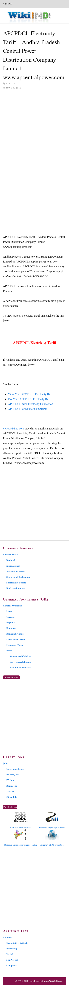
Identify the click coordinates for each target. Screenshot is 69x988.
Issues (9, 650)
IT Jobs (10, 780)
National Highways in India (52, 827)
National (10, 560)
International (13, 565)
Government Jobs (15, 768)
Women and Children (20, 656)
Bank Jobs (11, 785)
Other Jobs (11, 797)
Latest (9, 611)
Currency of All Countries (52, 844)
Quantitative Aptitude (17, 942)
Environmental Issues (20, 661)
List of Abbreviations (20, 827)
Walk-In (10, 791)
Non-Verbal (12, 959)
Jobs (5, 763)
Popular (10, 622)
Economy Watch (14, 644)
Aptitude (7, 937)
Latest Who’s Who (15, 639)
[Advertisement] (34, 129)
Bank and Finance (15, 633)
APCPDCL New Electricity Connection (30, 404)
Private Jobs (12, 774)
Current (10, 616)
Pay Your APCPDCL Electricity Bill (28, 399)
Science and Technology (18, 577)
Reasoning (11, 948)
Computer (11, 965)
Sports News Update (16, 582)
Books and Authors (15, 588)
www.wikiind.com (13, 428)
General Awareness (12, 605)
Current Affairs (10, 554)
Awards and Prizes (15, 571)
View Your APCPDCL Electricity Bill (29, 394)
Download (11, 628)
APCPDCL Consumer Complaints (27, 409)
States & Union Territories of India (20, 844)
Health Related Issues (20, 667)
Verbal (9, 954)
